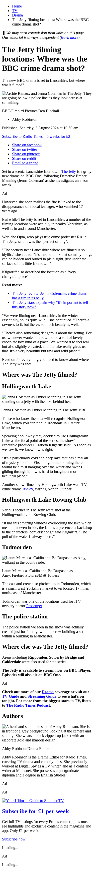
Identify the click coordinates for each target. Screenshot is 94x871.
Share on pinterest (26, 154)
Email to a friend (25, 163)
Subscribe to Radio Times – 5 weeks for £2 (36, 136)
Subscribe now (14, 839)
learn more (69, 37)
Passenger (34, 606)
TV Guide (10, 696)
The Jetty (68, 171)
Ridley (28, 489)
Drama (17, 15)
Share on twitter (24, 149)
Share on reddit (24, 158)
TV (15, 11)
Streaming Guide (42, 696)
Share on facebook (27, 145)
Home (17, 6)
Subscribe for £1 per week (35, 811)
